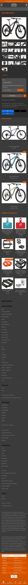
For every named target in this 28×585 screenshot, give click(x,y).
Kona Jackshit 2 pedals (7, 252)
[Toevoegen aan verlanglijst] (24, 95)
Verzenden (20, 90)
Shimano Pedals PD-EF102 (7, 291)
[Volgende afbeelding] (24, 28)
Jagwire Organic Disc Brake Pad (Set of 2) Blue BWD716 (7, 232)
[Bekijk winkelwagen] (26, 5)
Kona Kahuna (14, 206)
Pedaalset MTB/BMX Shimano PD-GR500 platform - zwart (20, 272)
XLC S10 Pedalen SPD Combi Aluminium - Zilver (20, 292)
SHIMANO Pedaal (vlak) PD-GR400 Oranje (7, 272)
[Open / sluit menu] (1, 5)
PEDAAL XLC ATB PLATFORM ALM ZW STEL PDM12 (20, 253)
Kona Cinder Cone (14, 176)
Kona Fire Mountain (14, 146)
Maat (4, 79)
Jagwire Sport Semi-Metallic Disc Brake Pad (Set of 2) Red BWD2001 (20, 232)
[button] (4, 44)
